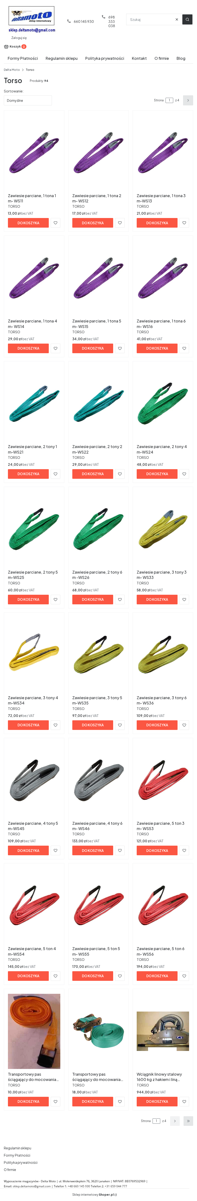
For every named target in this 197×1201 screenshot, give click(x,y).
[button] (187, 19)
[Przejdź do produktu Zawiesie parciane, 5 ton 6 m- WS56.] (163, 905)
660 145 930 (84, 21)
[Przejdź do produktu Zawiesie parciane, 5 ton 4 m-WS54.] (34, 905)
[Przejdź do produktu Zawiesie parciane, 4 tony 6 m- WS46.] (98, 780)
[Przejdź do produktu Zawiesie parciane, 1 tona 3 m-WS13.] (163, 152)
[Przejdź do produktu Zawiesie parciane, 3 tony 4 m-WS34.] (34, 654)
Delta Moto (12, 70)
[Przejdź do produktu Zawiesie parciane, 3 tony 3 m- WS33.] (163, 529)
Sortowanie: (14, 91)
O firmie (10, 1169)
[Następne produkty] (175, 1121)
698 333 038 (111, 21)
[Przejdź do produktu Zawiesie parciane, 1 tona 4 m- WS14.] (34, 278)
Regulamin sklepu (17, 1148)
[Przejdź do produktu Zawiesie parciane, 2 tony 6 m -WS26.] (98, 529)
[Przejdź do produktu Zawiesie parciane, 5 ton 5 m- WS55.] (98, 905)
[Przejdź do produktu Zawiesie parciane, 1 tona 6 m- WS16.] (163, 278)
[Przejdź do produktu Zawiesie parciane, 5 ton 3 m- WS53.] (163, 780)
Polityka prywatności (20, 1162)
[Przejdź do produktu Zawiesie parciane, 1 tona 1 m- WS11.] (34, 152)
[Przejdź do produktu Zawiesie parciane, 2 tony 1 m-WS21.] (34, 403)
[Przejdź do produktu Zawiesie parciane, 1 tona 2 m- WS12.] (98, 152)
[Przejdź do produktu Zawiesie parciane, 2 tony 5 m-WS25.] (34, 529)
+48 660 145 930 (79, 1186)
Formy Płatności (17, 1155)
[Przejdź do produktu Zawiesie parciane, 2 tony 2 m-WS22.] (98, 403)
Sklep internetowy (93, 1194)
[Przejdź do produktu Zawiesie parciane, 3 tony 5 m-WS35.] (98, 654)
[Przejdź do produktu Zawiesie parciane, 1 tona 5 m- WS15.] (98, 278)
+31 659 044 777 (116, 1186)
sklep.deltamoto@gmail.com (32, 1186)
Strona (159, 100)
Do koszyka (28, 223)
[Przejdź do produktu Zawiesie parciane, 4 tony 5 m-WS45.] (34, 780)
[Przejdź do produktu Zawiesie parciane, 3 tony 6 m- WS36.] (163, 654)
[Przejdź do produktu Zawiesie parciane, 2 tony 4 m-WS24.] (163, 403)
